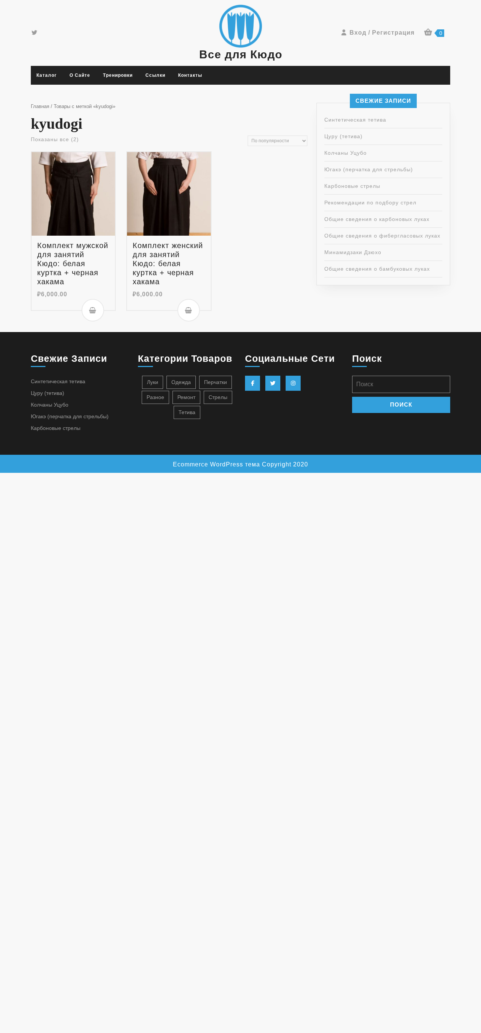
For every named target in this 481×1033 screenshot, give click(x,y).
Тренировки (118, 75)
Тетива (186, 412)
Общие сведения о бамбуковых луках (377, 269)
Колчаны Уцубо (345, 153)
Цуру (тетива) (343, 136)
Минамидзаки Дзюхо (352, 252)
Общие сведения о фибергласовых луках (382, 236)
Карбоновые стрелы (352, 186)
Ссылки (155, 75)
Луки (152, 382)
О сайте (80, 75)
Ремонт (186, 397)
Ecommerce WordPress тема (216, 464)
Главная (40, 106)
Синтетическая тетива (355, 120)
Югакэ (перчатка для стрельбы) (368, 169)
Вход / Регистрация (381, 32)
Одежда (181, 382)
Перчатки (215, 382)
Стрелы (218, 397)
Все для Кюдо (240, 54)
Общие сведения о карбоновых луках (377, 219)
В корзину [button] (93, 310)
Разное (155, 397)
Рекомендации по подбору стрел (370, 203)
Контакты (190, 75)
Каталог (46, 75)
